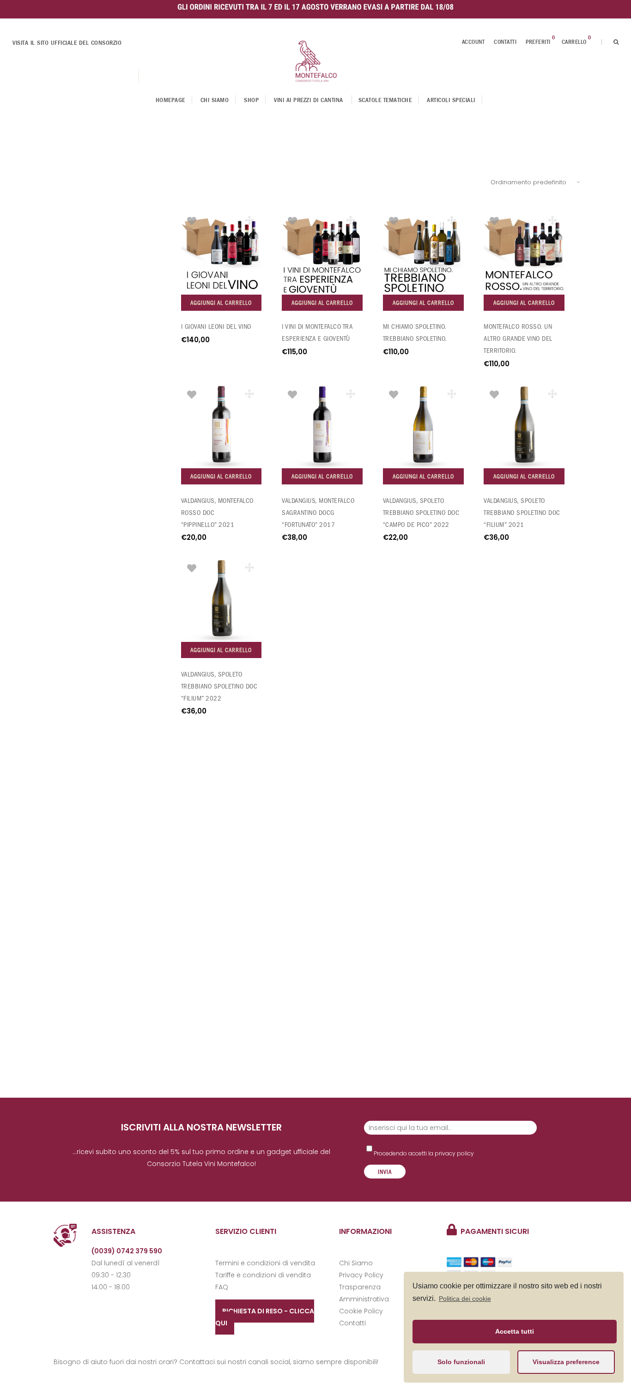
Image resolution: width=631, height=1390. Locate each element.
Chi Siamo (356, 1263)
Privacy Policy (361, 1275)
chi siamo (214, 100)
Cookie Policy (361, 1311)
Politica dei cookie (465, 1298)
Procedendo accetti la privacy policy (423, 1153)
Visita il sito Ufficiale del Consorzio (66, 43)
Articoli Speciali (451, 100)
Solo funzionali (461, 1362)
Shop (251, 100)
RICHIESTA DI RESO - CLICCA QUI (264, 1317)
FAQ (221, 1287)
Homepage (170, 100)
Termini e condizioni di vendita (265, 1263)
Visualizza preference (566, 1362)
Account (473, 42)
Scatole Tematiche (385, 100)
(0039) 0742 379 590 (126, 1251)
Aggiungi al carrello (221, 302)
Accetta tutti (514, 1331)
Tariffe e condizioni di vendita (263, 1275)
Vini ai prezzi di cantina (308, 100)
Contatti (505, 42)
